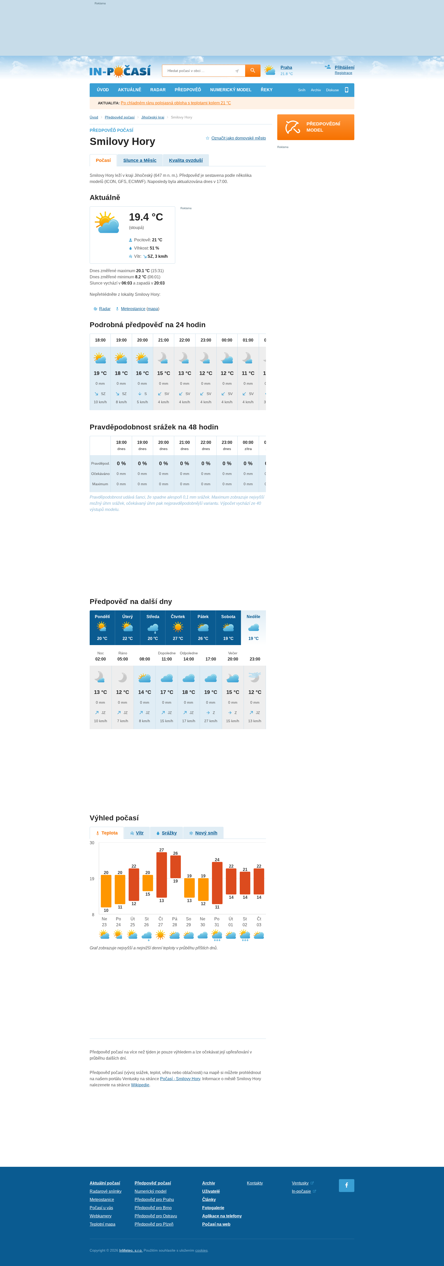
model (231, 90)
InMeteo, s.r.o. (131, 1250)
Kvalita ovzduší (186, 160)
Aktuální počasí (105, 1183)
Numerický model (150, 1191)
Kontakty (255, 1183)
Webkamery (101, 1216)
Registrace (343, 73)
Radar (104, 309)
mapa (153, 309)
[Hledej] (253, 71)
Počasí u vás (101, 1208)
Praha (286, 67)
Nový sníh (206, 833)
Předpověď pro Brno (153, 1208)
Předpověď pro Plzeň (154, 1224)
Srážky (169, 833)
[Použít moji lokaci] (237, 71)
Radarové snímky (106, 1191)
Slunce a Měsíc (139, 160)
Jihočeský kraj (152, 117)
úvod (103, 90)
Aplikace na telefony (222, 1216)
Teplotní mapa (102, 1224)
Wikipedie (140, 1085)
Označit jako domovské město (238, 138)
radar (158, 90)
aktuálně (129, 90)
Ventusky (300, 1183)
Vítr (140, 833)
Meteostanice (133, 309)
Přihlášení (344, 67)
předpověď (188, 90)
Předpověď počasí (120, 117)
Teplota (109, 833)
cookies (201, 1250)
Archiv (316, 90)
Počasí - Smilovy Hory (180, 1079)
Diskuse (332, 90)
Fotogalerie (213, 1208)
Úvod (94, 117)
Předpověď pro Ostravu (156, 1216)
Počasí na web (216, 1224)
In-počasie (301, 1191)
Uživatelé (211, 1191)
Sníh (302, 90)
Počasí (103, 160)
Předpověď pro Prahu (154, 1199)
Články (209, 1199)
